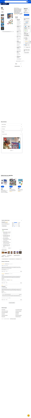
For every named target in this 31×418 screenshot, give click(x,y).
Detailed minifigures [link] (6, 241)
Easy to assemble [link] (5, 238)
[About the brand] (20, 134)
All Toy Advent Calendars (5, 312)
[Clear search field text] (26, 2)
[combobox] (16, 2)
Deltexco (26, 38)
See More (11, 150)
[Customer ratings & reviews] (21, 220)
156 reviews (6, 222)
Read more (3, 278)
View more (20, 294)
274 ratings (20, 14)
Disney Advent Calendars (19, 315)
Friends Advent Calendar (5, 315)
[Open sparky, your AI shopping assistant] (28, 415)
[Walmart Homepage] (3, 1)
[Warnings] (21, 132)
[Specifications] (21, 126)
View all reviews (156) (11, 302)
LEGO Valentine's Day (18, 316)
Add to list (27, 47)
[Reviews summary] (18, 14)
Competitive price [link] (5, 244)
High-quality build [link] (5, 235)
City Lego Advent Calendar (19, 309)
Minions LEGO (3, 316)
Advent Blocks (17, 312)
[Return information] (24, 13)
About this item (4, 121)
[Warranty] (20, 129)
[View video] (11, 19)
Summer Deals (3, 309)
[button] (10, 19)
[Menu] (1, 1)
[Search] (27, 1)
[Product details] (21, 124)
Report (21, 271)
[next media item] (11, 18)
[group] (18, 14)
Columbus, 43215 (26, 33)
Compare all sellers (26, 52)
